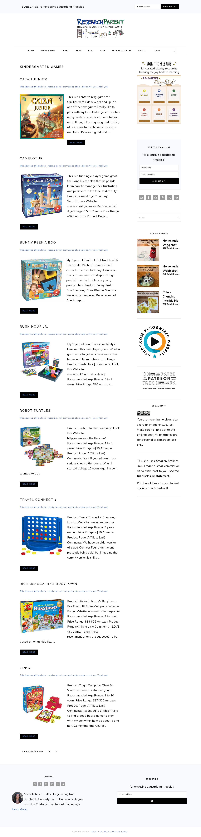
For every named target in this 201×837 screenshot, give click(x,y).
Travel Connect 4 (38, 499)
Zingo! (26, 668)
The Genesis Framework (116, 832)
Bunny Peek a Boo (38, 242)
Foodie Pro (96, 832)
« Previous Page (32, 751)
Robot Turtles (35, 410)
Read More (76, 143)
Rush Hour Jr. (34, 326)
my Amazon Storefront (152, 488)
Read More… (19, 809)
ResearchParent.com (100, 28)
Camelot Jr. (32, 158)
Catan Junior (33, 79)
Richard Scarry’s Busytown (48, 584)
